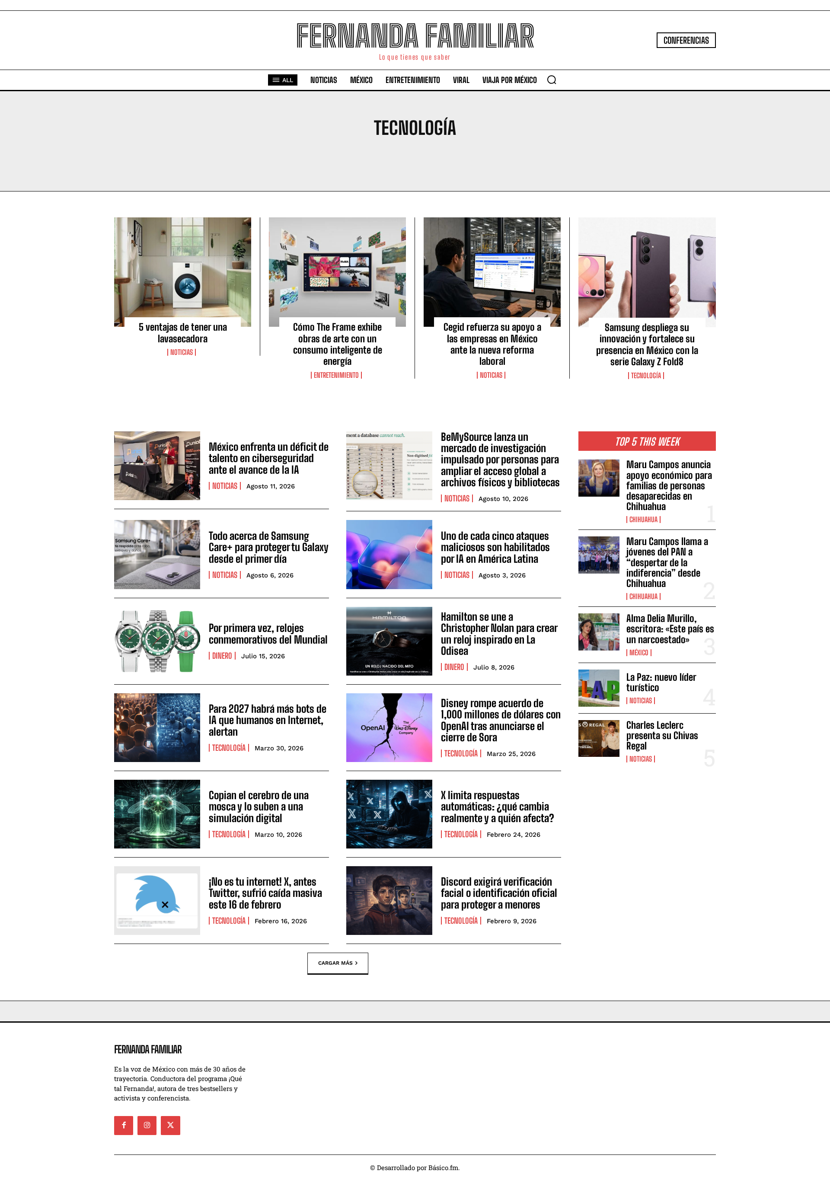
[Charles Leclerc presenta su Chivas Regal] (598, 738)
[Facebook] (123, 1125)
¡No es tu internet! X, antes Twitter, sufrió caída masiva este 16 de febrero (265, 893)
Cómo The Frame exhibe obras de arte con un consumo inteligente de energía (337, 344)
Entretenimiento (336, 375)
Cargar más (335, 963)
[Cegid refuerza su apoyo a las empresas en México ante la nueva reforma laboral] (492, 272)
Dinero (222, 656)
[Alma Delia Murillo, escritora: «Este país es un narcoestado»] (598, 632)
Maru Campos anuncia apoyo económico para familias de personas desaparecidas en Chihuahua (669, 485)
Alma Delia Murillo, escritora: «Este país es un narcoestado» (670, 628)
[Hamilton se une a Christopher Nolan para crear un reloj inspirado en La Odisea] (389, 641)
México (638, 652)
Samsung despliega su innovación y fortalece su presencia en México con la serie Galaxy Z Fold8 (647, 344)
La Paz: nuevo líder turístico (661, 682)
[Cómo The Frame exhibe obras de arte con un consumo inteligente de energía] (337, 272)
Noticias (181, 352)
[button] (551, 79)
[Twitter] (170, 1125)
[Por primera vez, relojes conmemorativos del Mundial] (157, 641)
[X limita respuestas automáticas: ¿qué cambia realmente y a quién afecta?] (389, 814)
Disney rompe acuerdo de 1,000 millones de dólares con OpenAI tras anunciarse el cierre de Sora (501, 720)
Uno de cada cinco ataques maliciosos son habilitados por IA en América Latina (495, 547)
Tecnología (646, 375)
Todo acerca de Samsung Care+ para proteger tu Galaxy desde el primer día (269, 547)
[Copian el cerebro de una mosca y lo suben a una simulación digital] (157, 814)
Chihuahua (643, 519)
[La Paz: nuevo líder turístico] (598, 688)
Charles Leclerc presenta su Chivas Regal (662, 735)
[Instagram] (146, 1125)
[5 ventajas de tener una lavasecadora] (182, 272)
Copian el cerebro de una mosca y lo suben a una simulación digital (259, 806)
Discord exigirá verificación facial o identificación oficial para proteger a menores (499, 893)
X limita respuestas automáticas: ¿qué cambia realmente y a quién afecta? (497, 806)
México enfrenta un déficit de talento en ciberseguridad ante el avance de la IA (269, 458)
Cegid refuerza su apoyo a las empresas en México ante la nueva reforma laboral (492, 344)
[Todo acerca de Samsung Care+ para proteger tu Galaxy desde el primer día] (157, 554)
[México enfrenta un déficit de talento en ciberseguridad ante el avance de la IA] (157, 465)
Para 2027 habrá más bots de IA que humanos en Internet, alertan (267, 720)
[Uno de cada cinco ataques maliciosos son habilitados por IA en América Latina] (389, 554)
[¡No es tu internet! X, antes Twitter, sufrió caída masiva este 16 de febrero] (157, 900)
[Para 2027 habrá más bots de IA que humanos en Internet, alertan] (157, 727)
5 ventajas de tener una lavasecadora (183, 332)
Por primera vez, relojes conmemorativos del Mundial (268, 633)
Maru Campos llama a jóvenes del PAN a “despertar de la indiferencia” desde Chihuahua (667, 562)
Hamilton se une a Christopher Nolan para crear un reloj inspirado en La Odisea (499, 633)
